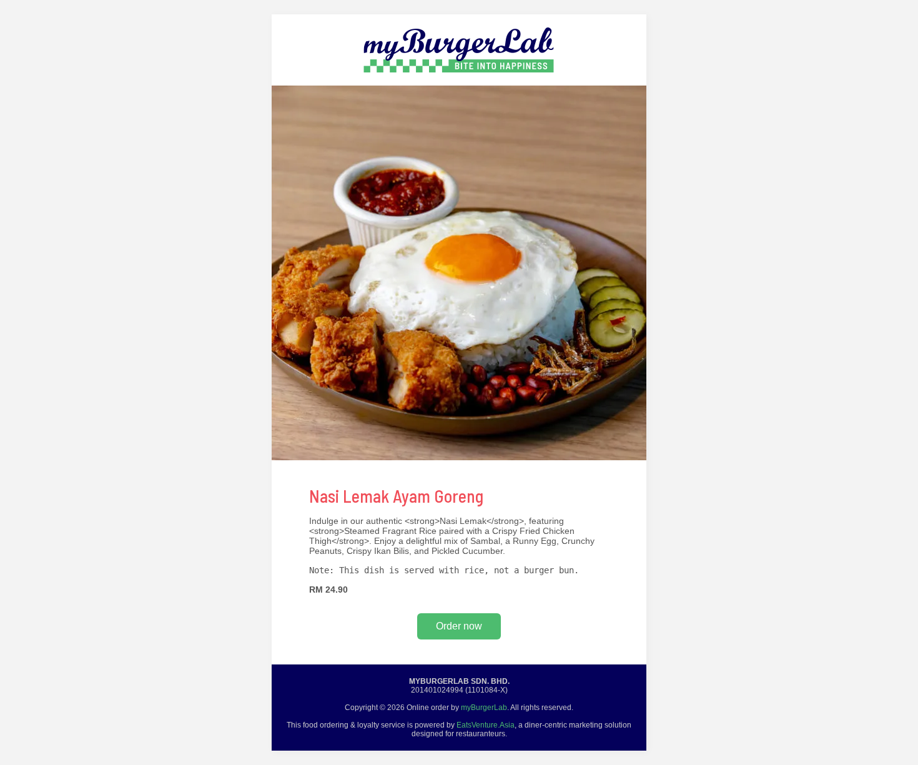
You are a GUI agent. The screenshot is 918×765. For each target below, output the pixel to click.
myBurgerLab (484, 707)
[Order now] (459, 82)
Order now (459, 626)
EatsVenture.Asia (486, 725)
